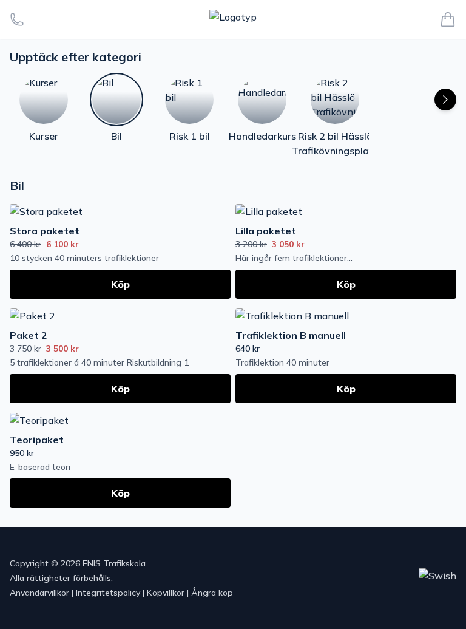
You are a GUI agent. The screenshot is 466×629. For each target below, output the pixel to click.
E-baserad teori (40, 466)
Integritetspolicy (108, 592)
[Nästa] (445, 99)
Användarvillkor (39, 592)
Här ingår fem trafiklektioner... (294, 258)
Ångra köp (212, 592)
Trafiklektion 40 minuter (282, 362)
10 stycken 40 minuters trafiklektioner (84, 258)
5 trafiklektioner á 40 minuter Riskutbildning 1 (99, 362)
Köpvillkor (165, 592)
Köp (120, 284)
